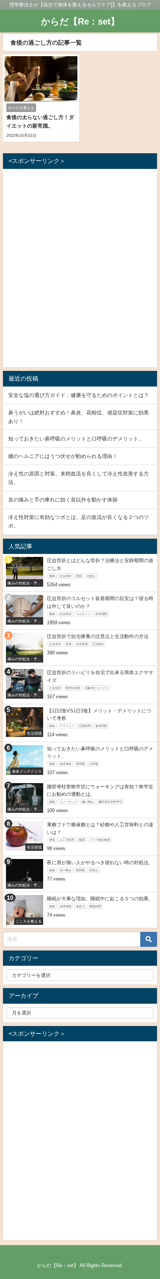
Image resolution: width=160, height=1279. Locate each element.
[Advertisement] (80, 270)
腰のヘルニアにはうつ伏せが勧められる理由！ (63, 456)
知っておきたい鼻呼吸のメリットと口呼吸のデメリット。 (76, 438)
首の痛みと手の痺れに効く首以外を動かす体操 (63, 499)
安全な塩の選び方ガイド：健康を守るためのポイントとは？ (78, 395)
